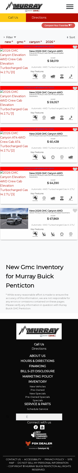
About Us (38, 356)
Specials (38, 400)
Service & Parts (37, 404)
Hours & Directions (37, 361)
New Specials (38, 393)
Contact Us (13, 459)
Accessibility (33, 459)
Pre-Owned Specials (37, 397)
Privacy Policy (55, 459)
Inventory (37, 381)
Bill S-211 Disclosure (37, 371)
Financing (37, 366)
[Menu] (69, 7)
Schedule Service (37, 409)
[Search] (7, 416)
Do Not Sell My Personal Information (43, 462)
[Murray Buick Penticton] (24, 6)
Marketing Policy (37, 376)
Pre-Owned (37, 390)
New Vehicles (38, 386)
